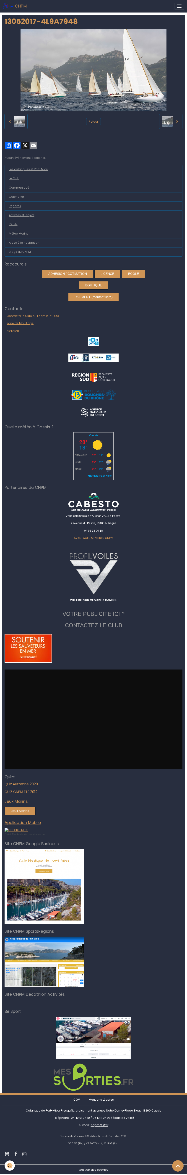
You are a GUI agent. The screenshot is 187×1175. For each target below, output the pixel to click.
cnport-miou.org (36, 834)
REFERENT (13, 331)
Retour (93, 122)
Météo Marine (19, 233)
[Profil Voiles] (93, 573)
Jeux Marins (20, 811)
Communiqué (19, 188)
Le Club (14, 178)
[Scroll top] (178, 1166)
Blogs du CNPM (20, 252)
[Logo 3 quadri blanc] (93, 377)
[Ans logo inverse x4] (93, 412)
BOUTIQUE (93, 285)
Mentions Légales (101, 1100)
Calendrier (16, 197)
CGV (76, 1100)
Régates (15, 206)
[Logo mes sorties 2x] (93, 1077)
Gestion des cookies (93, 1170)
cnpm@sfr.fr (99, 1125)
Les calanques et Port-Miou (28, 169)
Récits (13, 224)
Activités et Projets (21, 215)
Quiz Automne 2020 (21, 784)
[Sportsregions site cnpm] (44, 961)
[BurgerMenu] (179, 6)
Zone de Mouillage (20, 323)
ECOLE (133, 273)
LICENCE (107, 273)
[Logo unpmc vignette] (93, 341)
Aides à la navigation (24, 243)
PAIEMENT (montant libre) (94, 297)
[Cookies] (10, 1165)
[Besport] (93, 1038)
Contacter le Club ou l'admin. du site (33, 316)
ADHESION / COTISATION (67, 273)
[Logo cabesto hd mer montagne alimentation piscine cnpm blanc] (93, 502)
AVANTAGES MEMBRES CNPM (93, 538)
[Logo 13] (93, 394)
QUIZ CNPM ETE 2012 (21, 791)
